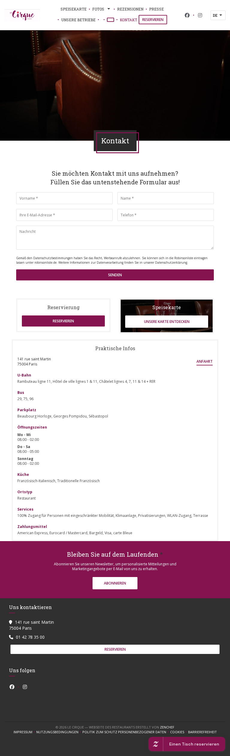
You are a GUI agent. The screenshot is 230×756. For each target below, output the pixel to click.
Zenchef (167, 727)
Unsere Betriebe (78, 19)
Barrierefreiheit (202, 732)
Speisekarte (73, 9)
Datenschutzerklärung (171, 262)
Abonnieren (115, 583)
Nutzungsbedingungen (59, 732)
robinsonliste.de (45, 262)
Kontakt (128, 19)
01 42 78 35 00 (30, 637)
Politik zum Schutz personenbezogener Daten (126, 732)
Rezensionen (130, 9)
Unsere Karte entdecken (167, 321)
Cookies (179, 732)
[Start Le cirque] (22, 15)
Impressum (24, 732)
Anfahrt (204, 361)
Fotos (98, 9)
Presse (156, 9)
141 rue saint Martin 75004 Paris (34, 361)
